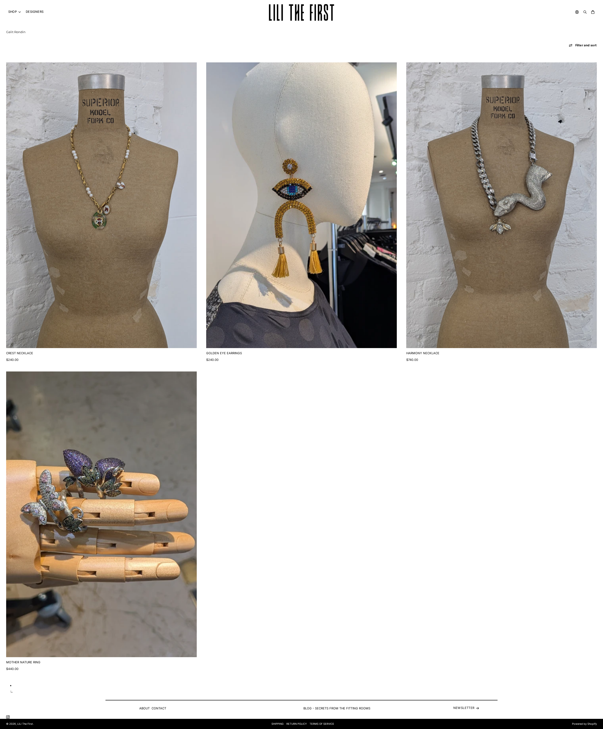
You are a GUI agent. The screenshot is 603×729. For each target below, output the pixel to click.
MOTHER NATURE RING (23, 662)
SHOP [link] (12, 11)
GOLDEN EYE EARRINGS (224, 353)
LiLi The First (25, 723)
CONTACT (159, 708)
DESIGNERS (35, 11)
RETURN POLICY (296, 723)
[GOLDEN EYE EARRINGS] (301, 205)
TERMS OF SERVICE (322, 723)
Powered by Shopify (584, 723)
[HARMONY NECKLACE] (501, 205)
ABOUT (144, 708)
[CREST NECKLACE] (101, 205)
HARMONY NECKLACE (422, 353)
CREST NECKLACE (19, 353)
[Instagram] (8, 717)
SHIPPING (277, 723)
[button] (582, 45)
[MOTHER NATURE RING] (101, 514)
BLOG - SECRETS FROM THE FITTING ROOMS (336, 708)
